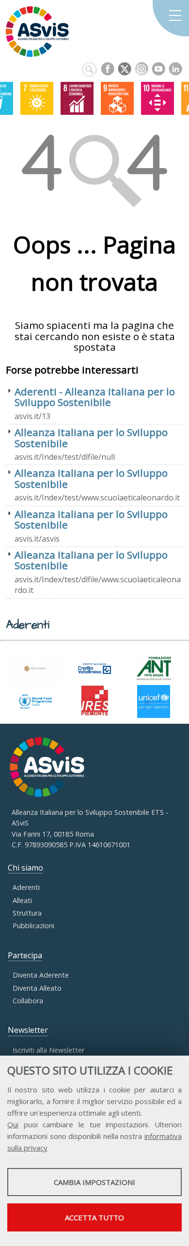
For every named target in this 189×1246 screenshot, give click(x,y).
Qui (12, 1124)
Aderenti (26, 887)
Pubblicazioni (33, 925)
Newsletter (28, 1030)
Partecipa (25, 955)
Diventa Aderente (41, 975)
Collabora (28, 1000)
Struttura (27, 913)
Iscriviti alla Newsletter (48, 1050)
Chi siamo (25, 867)
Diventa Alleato (37, 988)
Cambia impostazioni (94, 1182)
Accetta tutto (94, 1217)
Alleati (22, 900)
